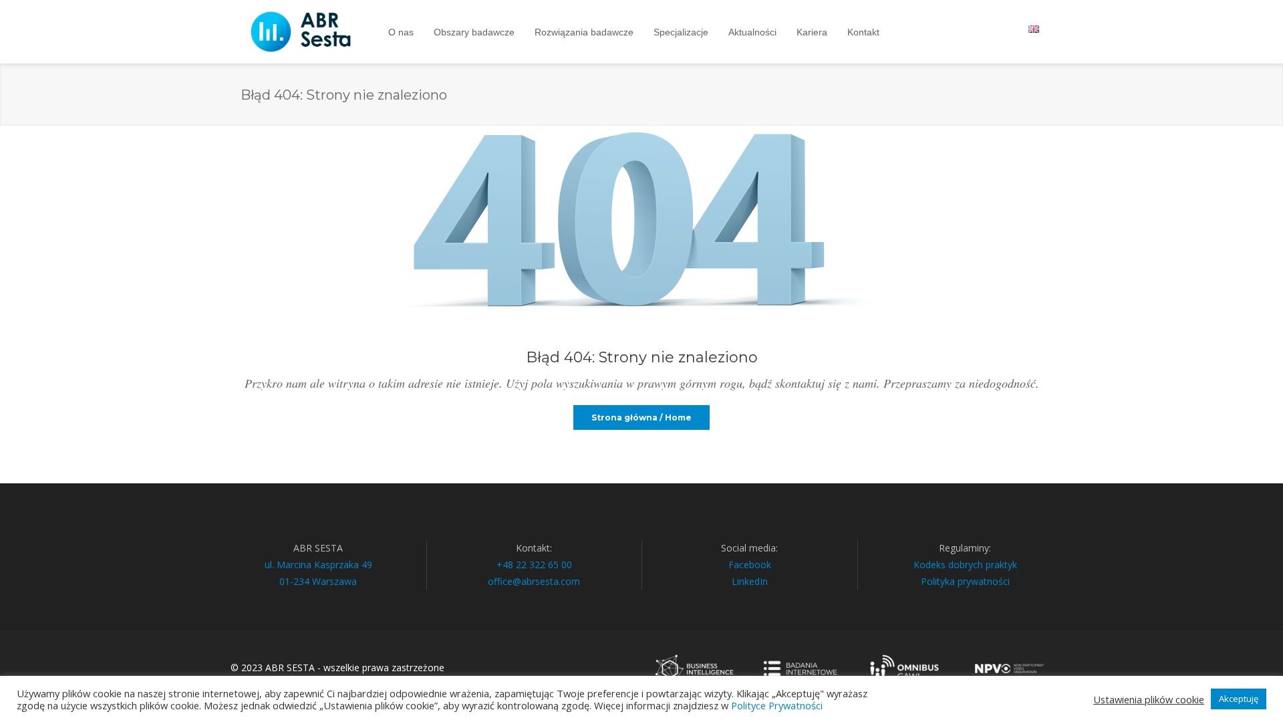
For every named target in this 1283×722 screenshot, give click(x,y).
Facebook (749, 564)
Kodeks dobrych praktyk (965, 564)
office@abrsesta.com (534, 581)
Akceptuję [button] (1238, 699)
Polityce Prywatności (777, 705)
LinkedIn (750, 581)
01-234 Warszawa (318, 581)
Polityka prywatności (965, 581)
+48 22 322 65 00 (534, 564)
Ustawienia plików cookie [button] (1148, 699)
